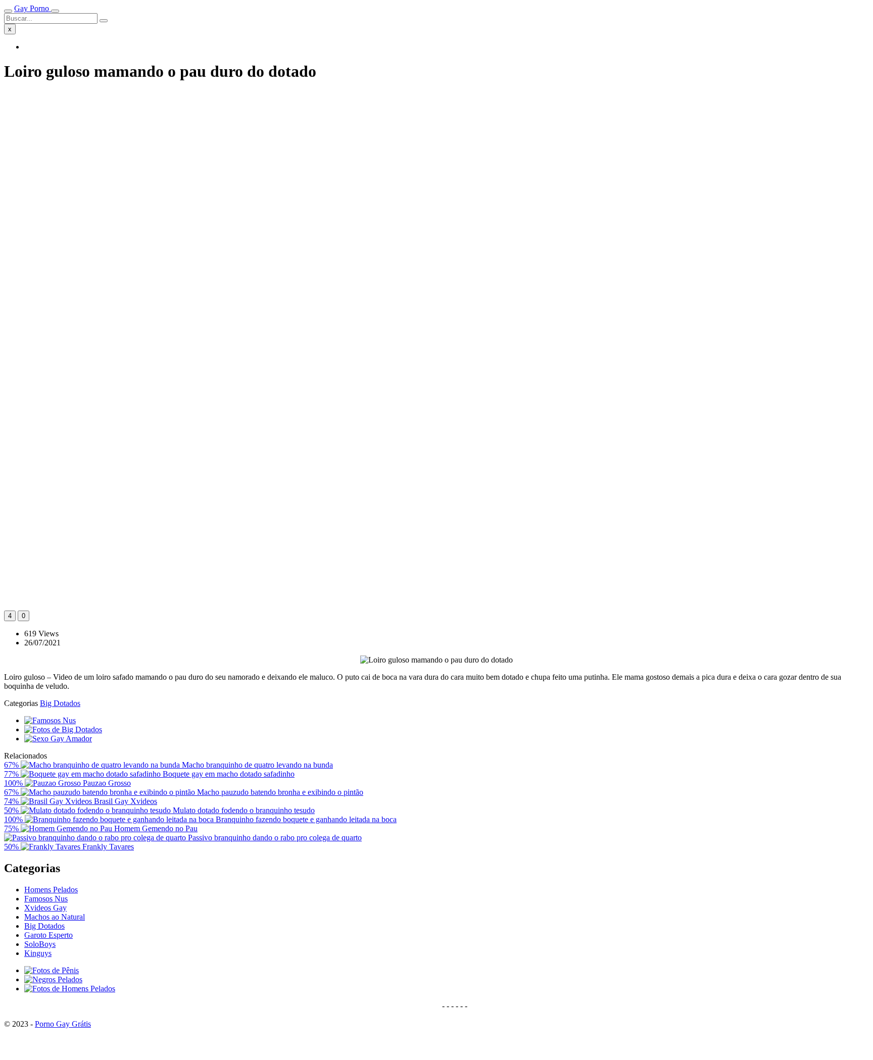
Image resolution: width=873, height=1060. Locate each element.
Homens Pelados (51, 889)
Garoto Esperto (48, 935)
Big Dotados (60, 703)
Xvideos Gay (45, 907)
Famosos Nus (46, 898)
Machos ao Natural (54, 917)
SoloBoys (40, 944)
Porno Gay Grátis (63, 1024)
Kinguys (38, 953)
